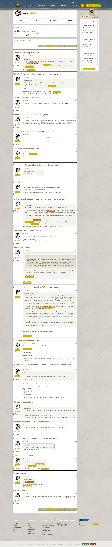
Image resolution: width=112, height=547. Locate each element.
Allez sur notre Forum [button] (89, 69)
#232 (76, 290)
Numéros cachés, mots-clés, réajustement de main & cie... (36, 165)
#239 (76, 476)
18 (69, 46)
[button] (73, 3)
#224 (76, 117)
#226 (76, 151)
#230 (76, 233)
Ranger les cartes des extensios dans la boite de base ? (35, 438)
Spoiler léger (60, 61)
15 (59, 46)
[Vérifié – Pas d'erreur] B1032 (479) (27, 97)
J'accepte (85, 544)
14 (56, 46)
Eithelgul (26, 445)
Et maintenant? (19, 182)
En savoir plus (77, 544)
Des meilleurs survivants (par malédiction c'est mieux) (34, 131)
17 (66, 46)
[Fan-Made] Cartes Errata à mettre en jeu (29, 230)
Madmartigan (27, 293)
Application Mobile (32, 533)
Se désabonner (83, 525)
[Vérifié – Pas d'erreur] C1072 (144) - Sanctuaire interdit (35, 74)
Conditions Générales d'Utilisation (48, 526)
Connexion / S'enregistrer (93, 5)
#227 (76, 168)
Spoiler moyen (51, 210)
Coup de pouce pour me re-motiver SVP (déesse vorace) (36, 287)
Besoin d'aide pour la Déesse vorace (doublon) (32, 114)
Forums (52, 6)
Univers (15, 525)
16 (63, 46)
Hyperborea (27, 171)
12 (50, 46)
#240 (76, 493)
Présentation (16, 523)
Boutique (63, 6)
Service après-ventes (47, 534)
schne (25, 59)
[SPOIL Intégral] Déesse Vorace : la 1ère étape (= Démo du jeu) (39, 198)
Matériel (15, 529)
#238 (76, 458)
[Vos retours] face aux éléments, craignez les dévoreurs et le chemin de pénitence (42, 365)
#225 (76, 134)
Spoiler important (33, 63)
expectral (26, 408)
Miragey (26, 80)
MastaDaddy (27, 205)
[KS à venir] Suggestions (23, 401)
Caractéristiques (17, 527)
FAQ (29, 523)
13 (53, 46)
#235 (76, 405)
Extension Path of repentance (25, 490)
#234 (76, 369)
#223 (76, 100)
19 (72, 46)
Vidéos (29, 525)
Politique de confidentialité (46, 529)
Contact (44, 532)
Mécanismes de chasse (22, 247)
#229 (76, 202)
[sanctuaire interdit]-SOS (23, 455)
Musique (30, 527)
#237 (76, 441)
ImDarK (17, 60)
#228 (76, 185)
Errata (29, 531)
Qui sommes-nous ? (47, 523)
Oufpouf (26, 373)
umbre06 (26, 462)
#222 (76, 77)
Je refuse (93, 544)
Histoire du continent (21, 473)
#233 (76, 343)
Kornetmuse (27, 254)
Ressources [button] (41, 6)
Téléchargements (32, 529)
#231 (76, 250)
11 (47, 46)
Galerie (14, 531)
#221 (76, 55)
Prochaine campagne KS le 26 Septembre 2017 (32, 421)
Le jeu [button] (30, 6)
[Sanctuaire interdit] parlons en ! (26, 52)
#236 (76, 424)
